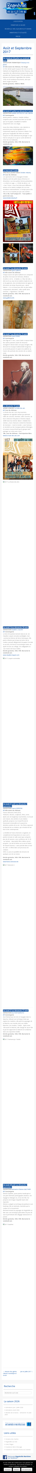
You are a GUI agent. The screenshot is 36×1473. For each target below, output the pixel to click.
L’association (18, 21)
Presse (18, 36)
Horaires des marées (12, 1439)
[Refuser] (34, 1467)
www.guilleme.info (8, 298)
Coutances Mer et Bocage (14, 1447)
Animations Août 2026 (12, 1410)
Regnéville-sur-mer (11, 1442)
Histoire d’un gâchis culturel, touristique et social (10, 1373)
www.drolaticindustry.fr (10, 198)
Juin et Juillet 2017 (26, 1371)
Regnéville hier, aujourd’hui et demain (18, 29)
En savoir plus (27, 1469)
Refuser (16, 1469)
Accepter (8, 1469)
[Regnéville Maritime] (18, 7)
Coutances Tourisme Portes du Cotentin (18, 1449)
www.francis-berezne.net (10, 862)
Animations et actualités (18, 33)
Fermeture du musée (18, 25)
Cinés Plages (9, 1444)
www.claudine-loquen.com (11, 655)
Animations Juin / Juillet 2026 (14, 1407)
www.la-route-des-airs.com (11, 435)
